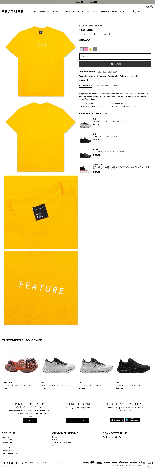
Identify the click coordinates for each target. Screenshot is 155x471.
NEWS (114, 11)
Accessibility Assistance (61, 442)
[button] (2, 363)
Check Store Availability (106, 71)
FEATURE (98, 26)
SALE (122, 11)
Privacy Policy (42, 463)
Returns (55, 440)
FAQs (54, 437)
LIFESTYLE (104, 11)
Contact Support (58, 445)
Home (81, 26)
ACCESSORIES (91, 11)
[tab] (86, 86)
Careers (5, 445)
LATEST (34, 11)
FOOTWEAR (78, 11)
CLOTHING (66, 11)
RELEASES (44, 11)
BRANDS (55, 11)
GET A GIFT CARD (77, 421)
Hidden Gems (7, 440)
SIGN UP (29, 421)
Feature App (7, 442)
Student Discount (9, 448)
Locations (5, 437)
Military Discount (8, 450)
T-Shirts (89, 26)
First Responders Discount (12, 453)
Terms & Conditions (55, 463)
